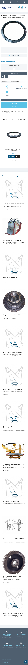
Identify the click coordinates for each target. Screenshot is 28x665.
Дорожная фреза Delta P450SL (12, 501)
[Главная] (1, 15)
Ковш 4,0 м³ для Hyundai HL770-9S (13, 613)
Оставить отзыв (14, 55)
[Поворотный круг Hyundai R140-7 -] (14, 32)
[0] (19, 8)
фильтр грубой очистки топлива (12, 427)
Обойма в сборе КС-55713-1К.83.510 (13, 538)
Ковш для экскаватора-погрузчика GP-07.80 (13, 203)
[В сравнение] (6, 76)
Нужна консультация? (14, 65)
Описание (14, 100)
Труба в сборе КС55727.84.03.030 (12, 389)
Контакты (14, 106)
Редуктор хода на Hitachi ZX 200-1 (13, 315)
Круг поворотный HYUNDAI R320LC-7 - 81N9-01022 (14, 150)
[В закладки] (2, 76)
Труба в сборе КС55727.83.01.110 (12, 352)
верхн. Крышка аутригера (10, 277)
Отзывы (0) (14, 103)
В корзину (12, 156)
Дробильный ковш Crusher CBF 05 (13, 240)
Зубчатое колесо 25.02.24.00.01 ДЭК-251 (12, 576)
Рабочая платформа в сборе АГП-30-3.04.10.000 (14, 464)
